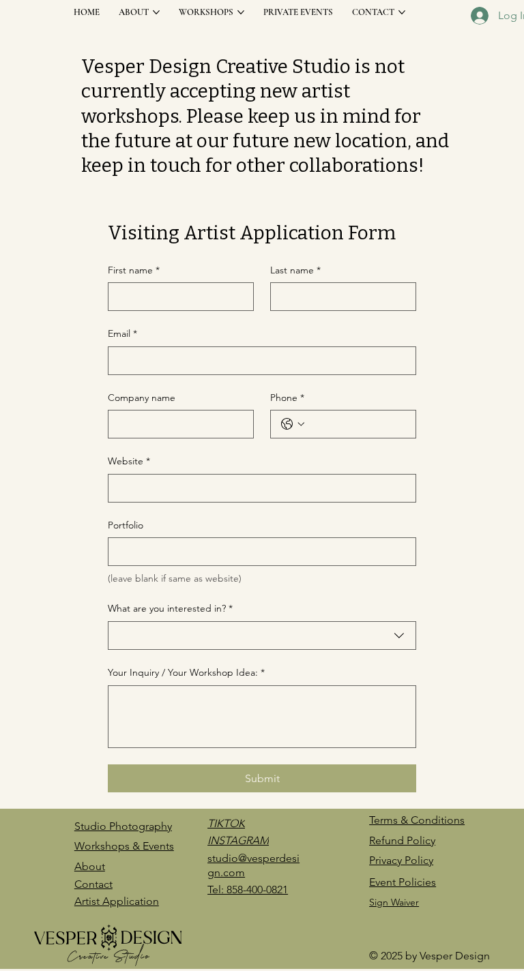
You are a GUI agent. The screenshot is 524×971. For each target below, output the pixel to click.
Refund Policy (402, 840)
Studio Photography (123, 826)
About (89, 866)
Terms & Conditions (417, 819)
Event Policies (402, 882)
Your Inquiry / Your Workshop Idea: (186, 672)
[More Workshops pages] (240, 12)
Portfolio (125, 525)
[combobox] (262, 635)
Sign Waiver (394, 902)
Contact (93, 884)
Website (129, 461)
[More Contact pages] (401, 12)
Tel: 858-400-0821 (247, 889)
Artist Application (116, 901)
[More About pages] (156, 12)
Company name (141, 397)
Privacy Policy (401, 860)
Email (122, 333)
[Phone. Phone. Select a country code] (292, 424)
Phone (287, 397)
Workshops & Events (124, 845)
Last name (295, 270)
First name (134, 270)
